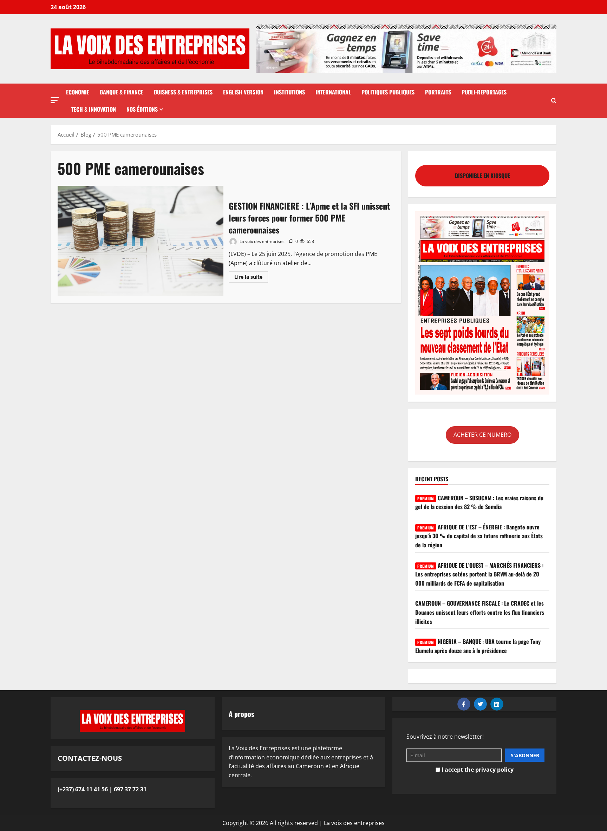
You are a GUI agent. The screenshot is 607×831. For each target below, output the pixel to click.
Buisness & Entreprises (183, 92)
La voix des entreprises (262, 241)
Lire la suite (251, 275)
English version (243, 92)
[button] (55, 100)
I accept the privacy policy (477, 769)
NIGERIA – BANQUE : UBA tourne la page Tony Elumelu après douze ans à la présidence (478, 646)
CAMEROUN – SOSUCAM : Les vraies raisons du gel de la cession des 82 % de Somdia (479, 502)
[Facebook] (463, 704)
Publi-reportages (484, 92)
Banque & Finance (121, 92)
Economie (77, 92)
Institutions (289, 92)
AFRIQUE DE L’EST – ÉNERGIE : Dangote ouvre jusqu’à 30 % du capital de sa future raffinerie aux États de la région (479, 536)
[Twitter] (480, 704)
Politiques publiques (388, 92)
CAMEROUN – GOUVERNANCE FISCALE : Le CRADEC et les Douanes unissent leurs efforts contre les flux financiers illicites (479, 612)
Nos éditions (142, 109)
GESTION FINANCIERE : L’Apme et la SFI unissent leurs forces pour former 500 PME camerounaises (140, 241)
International (333, 92)
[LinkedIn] (496, 704)
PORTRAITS (438, 92)
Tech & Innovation (93, 109)
